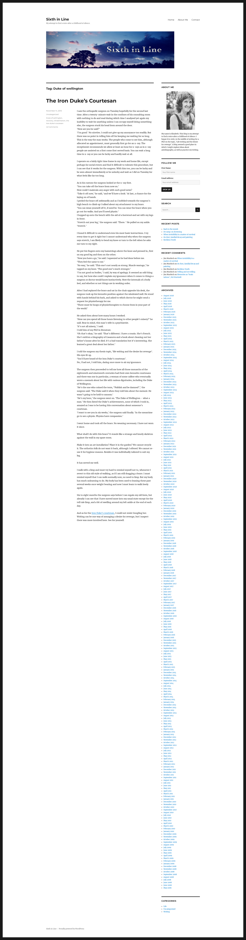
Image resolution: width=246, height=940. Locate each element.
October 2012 (168, 742)
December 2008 (169, 866)
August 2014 (168, 683)
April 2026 (167, 306)
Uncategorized (52, 114)
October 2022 (168, 419)
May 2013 (167, 724)
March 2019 (168, 535)
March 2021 (168, 471)
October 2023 (168, 387)
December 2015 (169, 640)
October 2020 (168, 484)
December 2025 (169, 317)
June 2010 (167, 818)
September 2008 (170, 874)
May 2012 (167, 756)
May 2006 (167, 888)
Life (165, 906)
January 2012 (168, 767)
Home (171, 20)
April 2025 (167, 339)
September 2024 (170, 357)
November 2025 (169, 320)
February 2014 (169, 699)
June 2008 (167, 882)
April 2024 (167, 371)
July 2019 (167, 524)
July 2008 (167, 880)
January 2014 (168, 702)
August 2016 (168, 619)
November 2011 (169, 772)
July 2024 (167, 363)
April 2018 (167, 565)
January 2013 (168, 734)
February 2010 (169, 829)
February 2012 (169, 764)
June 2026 (167, 301)
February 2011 (169, 796)
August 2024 (168, 360)
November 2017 (169, 578)
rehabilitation (59, 121)
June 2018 (167, 559)
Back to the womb (170, 229)
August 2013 (168, 716)
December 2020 (169, 479)
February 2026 (169, 312)
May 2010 (167, 821)
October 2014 (168, 678)
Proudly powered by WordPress (71, 929)
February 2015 (169, 667)
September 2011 (169, 777)
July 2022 (167, 427)
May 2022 (167, 433)
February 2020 (169, 506)
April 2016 (167, 629)
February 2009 (169, 861)
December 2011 (169, 769)
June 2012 (167, 753)
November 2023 (169, 384)
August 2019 (168, 522)
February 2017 (169, 602)
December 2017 (169, 576)
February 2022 (169, 441)
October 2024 (168, 355)
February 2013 (169, 732)
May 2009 (167, 853)
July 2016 (167, 621)
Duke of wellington (54, 118)
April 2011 (167, 791)
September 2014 (170, 681)
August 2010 (168, 812)
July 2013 (167, 718)
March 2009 (168, 858)
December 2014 (169, 672)
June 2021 (167, 462)
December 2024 (169, 349)
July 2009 (167, 847)
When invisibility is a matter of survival (179, 234)
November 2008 (169, 869)
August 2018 (168, 554)
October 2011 (168, 775)
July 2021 (167, 460)
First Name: (166, 168)
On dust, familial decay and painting (178, 237)
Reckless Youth (169, 240)
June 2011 (167, 786)
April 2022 (167, 436)
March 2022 (168, 438)
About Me (183, 20)
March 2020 (168, 503)
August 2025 (168, 328)
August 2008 (168, 877)
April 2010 (167, 823)
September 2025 (170, 325)
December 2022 (169, 414)
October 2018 (168, 549)
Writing (166, 912)
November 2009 (170, 837)
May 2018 (167, 562)
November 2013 (169, 707)
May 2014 (167, 691)
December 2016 (169, 608)
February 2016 (169, 635)
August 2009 (168, 845)
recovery (49, 121)
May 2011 (167, 788)
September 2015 (170, 648)
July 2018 (167, 557)
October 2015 (168, 646)
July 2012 (167, 751)
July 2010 (167, 815)
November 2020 (169, 481)
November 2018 (169, 546)
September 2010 (170, 810)
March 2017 (168, 600)
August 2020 (168, 489)
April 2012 (167, 759)
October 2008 (168, 872)
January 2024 (168, 379)
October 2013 (168, 710)
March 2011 (168, 794)
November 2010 (169, 804)
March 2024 (168, 374)
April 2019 (167, 532)
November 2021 (169, 449)
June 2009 (167, 850)
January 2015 (168, 670)
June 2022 (167, 430)
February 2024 (169, 376)
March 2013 (168, 729)
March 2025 (168, 341)
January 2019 (168, 541)
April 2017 (167, 597)
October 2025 (168, 322)
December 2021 (169, 446)
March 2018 (168, 567)
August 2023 (168, 392)
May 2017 (167, 594)
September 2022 (170, 422)
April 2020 (167, 500)
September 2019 (170, 519)
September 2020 (170, 487)
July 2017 (167, 589)
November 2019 (169, 514)
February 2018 (169, 570)
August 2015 (168, 651)
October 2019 (168, 516)
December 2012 (169, 737)
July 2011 (167, 783)
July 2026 (167, 298)
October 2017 (168, 581)
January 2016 (168, 637)
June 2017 (167, 592)
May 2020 (167, 497)
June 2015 (167, 656)
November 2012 (169, 740)
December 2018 (169, 543)
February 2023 (169, 409)
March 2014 (168, 697)
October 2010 (168, 807)
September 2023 (170, 390)
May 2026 (167, 304)
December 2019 (169, 511)
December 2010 (169, 802)
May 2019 (167, 530)
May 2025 (167, 336)
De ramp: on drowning (172, 232)
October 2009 (169, 839)
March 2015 (168, 664)
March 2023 (168, 406)
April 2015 (167, 662)
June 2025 (167, 333)
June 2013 (167, 721)
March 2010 (168, 826)
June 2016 (167, 624)
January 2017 (168, 605)
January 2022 (168, 444)
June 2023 (167, 398)
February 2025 (169, 344)
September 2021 (170, 454)
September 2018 (170, 551)
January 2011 (168, 799)
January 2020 (168, 508)
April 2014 (167, 694)
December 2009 (169, 834)
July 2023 (167, 395)
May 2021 (167, 465)
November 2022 (169, 417)
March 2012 (168, 761)
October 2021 (168, 452)
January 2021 (168, 476)
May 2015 (167, 659)
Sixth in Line (57, 19)
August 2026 (168, 296)
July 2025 (167, 331)
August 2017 (168, 586)
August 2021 (168, 457)
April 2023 (167, 403)
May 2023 (167, 401)
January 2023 (168, 411)
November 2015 (169, 643)
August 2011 (168, 780)
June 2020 (167, 495)
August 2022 (168, 425)
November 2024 (169, 352)
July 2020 (167, 492)
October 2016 (168, 613)
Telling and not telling (186, 272)
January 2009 (168, 864)
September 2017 (170, 584)
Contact (196, 20)
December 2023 (169, 382)
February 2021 (169, 473)
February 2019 (169, 538)
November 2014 (169, 675)
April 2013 (167, 726)
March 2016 (168, 632)
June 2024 (167, 366)
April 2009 (167, 855)
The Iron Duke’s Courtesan (81, 101)
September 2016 (170, 616)
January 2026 (168, 314)
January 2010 (168, 831)
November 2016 (169, 611)
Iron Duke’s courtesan (103, 513)
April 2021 (167, 468)
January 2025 (168, 347)
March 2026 (168, 309)
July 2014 (167, 686)
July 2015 (167, 654)
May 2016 (167, 627)
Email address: (167, 178)
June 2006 (167, 885)
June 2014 (167, 689)
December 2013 (169, 705)
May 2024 (167, 368)
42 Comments (52, 127)
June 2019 (167, 527)
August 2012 (168, 748)
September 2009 (170, 842)
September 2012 (170, 745)
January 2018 (168, 573)
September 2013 (169, 713)
